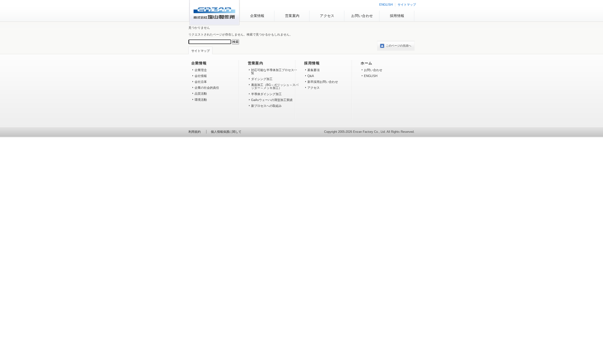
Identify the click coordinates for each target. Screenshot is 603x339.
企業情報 (257, 16)
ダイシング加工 (262, 79)
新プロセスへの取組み (266, 106)
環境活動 (201, 99)
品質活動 (201, 93)
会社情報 (201, 76)
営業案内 (292, 16)
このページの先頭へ (398, 45)
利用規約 (194, 131)
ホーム (366, 63)
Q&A (310, 76)
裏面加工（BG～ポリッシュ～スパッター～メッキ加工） (274, 86)
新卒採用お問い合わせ (322, 82)
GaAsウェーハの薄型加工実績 (272, 100)
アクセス (327, 16)
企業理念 (201, 70)
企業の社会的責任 (207, 87)
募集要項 (313, 70)
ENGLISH (386, 4)
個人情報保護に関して (226, 131)
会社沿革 (201, 82)
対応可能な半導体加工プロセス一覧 (274, 71)
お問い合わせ (362, 16)
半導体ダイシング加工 (266, 94)
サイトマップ (407, 4)
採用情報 (397, 16)
